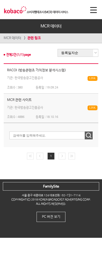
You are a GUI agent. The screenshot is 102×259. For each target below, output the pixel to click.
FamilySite (51, 187)
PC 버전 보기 (51, 217)
